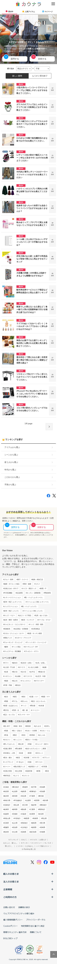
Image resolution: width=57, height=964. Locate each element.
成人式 (15, 681)
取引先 (6, 710)
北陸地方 (7, 805)
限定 (15, 735)
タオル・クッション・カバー (14, 633)
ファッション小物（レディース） (38, 602)
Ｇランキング (13, 840)
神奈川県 (7, 800)
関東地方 (33, 791)
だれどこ (24, 840)
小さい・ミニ (45, 730)
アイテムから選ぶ (12, 447)
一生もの (20, 762)
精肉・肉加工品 (37, 579)
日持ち (47, 726)
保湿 (18, 757)
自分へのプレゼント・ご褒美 (36, 748)
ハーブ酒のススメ (42, 846)
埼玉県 (24, 796)
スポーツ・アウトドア (23, 638)
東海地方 (44, 805)
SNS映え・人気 (9, 753)
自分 (6, 696)
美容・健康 (27, 584)
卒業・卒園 (8, 685)
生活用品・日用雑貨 (21, 629)
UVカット (39, 753)
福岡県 (34, 827)
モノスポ (47, 843)
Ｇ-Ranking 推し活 (29, 849)
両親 (6, 701)
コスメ (37, 584)
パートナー (35, 710)
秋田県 (6, 791)
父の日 (24, 672)
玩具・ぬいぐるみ (41, 615)
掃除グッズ (8, 638)
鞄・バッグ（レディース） (34, 597)
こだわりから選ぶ (12, 477)
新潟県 (46, 800)
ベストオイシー (36, 843)
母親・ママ (46, 696)
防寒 (30, 753)
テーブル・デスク (44, 620)
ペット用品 (16, 647)
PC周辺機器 (8, 593)
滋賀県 (6, 814)
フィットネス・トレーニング (36, 642)
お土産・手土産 (9, 667)
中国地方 (17, 818)
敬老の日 (42, 672)
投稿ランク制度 (34, 49)
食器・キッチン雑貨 (35, 633)
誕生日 (15, 663)
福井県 (34, 805)
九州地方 (25, 827)
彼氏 (15, 696)
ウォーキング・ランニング (13, 642)
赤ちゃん (25, 701)
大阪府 (24, 814)
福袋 (6, 681)
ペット (24, 705)
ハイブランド (8, 762)
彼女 (23, 696)
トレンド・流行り (42, 744)
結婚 (44, 667)
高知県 (15, 827)
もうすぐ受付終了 (40, 76)
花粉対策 (29, 771)
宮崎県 (24, 832)
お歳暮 (18, 676)
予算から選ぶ (10, 484)
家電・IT (43, 588)
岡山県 (44, 818)
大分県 (15, 832)
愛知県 (24, 809)
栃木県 (6, 796)
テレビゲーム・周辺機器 (12, 651)
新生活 (18, 685)
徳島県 (34, 823)
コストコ (26, 775)
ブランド (47, 757)
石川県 (25, 805)
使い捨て (7, 726)
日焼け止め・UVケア (11, 588)
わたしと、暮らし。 (10, 843)
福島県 (24, 791)
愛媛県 (6, 827)
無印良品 (7, 775)
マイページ (48, 11)
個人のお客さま (11, 873)
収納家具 (7, 629)
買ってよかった (9, 744)
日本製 (27, 757)
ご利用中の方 (10, 897)
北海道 (6, 787)
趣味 (6, 647)
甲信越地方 (18, 800)
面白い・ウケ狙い (32, 739)
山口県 (15, 823)
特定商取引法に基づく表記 (32, 925)
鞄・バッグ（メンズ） (29, 606)
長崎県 (43, 827)
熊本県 (6, 832)
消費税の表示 (24, 907)
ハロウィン (8, 676)
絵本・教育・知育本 (11, 620)
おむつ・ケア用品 (25, 615)
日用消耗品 (36, 629)
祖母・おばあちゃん (11, 705)
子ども (15, 701)
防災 (47, 771)
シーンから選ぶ (11, 455)
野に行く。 (9, 846)
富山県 (16, 805)
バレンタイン (26, 681)
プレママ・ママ (24, 714)
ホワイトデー (39, 681)
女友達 (41, 705)
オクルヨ (33, 840)
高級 (6, 730)
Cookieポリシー (10, 925)
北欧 (30, 762)
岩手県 (34, 787)
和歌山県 (7, 818)
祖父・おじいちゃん (39, 701)
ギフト (6, 663)
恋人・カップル (9, 714)
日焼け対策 (8, 771)
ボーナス (22, 667)
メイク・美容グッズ (29, 588)
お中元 (32, 672)
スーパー (7, 766)
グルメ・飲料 (8, 579)
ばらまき (38, 726)
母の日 (15, 672)
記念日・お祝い (27, 663)
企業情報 (7, 889)
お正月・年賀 (41, 676)
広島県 (6, 823)
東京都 (41, 796)
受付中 (10, 11)
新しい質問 (17, 76)
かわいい (7, 739)
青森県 (25, 787)
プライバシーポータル (35, 919)
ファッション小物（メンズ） (33, 611)
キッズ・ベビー (9, 615)
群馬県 (15, 796)
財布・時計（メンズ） (11, 611)
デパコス (39, 762)
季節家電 (48, 593)
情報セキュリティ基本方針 (15, 932)
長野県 (37, 800)
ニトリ (16, 775)
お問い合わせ (9, 907)
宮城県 (43, 787)
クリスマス (28, 676)
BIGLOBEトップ (10, 938)
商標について (36, 932)
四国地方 (25, 823)
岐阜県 (6, 809)
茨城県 (43, 791)
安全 (23, 735)
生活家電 (19, 593)
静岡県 (15, 809)
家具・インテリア (28, 620)
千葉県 (32, 796)
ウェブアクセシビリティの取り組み (18, 913)
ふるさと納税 (33, 667)
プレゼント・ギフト (32, 651)
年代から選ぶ (10, 470)
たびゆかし (29, 846)
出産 (6, 672)
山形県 (15, 791)
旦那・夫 (16, 710)
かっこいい (18, 739)
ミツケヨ (19, 846)
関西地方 (42, 809)
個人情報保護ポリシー (13, 919)
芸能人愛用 (8, 748)
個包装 (28, 726)
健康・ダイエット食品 (11, 584)
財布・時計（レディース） (13, 602)
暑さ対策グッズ (19, 766)
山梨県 (28, 800)
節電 (38, 771)
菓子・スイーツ (22, 579)
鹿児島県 (33, 832)
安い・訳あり (17, 730)
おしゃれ (42, 735)
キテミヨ (24, 843)
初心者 (21, 744)
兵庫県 (32, 814)
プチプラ (36, 757)
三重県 (32, 809)
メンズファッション (11, 606)
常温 (6, 735)
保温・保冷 (18, 726)
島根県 (35, 818)
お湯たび (42, 840)
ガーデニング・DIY (31, 647)
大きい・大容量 (31, 730)
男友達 (33, 705)
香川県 (43, 823)
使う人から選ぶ (11, 462)
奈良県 (41, 814)
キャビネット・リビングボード (14, 624)
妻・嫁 (25, 710)
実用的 (32, 735)
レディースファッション (12, 597)
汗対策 (44, 766)
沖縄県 (43, 832)
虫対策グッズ (33, 766)
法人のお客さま (11, 881)
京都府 (15, 814)
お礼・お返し (41, 663)
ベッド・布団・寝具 (36, 624)
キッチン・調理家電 (33, 593)
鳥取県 (27, 818)
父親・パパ (34, 696)
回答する (42, 59)
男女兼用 (19, 748)
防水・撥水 (8, 757)
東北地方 (16, 787)
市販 (30, 744)
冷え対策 (19, 771)
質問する (15, 59)
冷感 (21, 753)
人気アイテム (30, 11)
